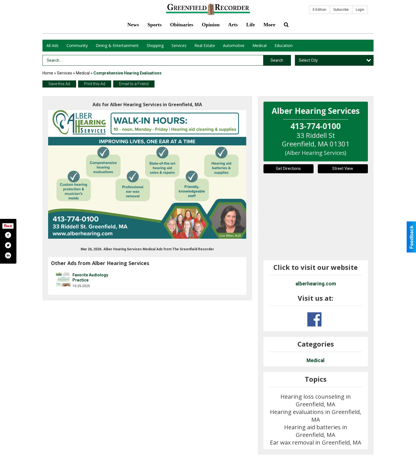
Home (47, 73)
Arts (233, 24)
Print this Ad (94, 84)
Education (284, 45)
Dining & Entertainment (117, 45)
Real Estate (204, 45)
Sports (154, 24)
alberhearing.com (315, 284)
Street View (342, 168)
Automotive (234, 45)
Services (178, 45)
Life (250, 24)
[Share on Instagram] (8, 255)
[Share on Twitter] (8, 245)
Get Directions (288, 168)
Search (277, 60)
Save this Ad (59, 84)
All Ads (52, 45)
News (133, 24)
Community (77, 45)
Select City (308, 60)
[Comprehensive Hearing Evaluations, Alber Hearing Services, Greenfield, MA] (147, 174)
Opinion (211, 24)
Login (360, 10)
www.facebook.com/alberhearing (314, 319)
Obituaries (181, 24)
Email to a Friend (134, 84)
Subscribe (341, 10)
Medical (259, 45)
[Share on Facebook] (8, 235)
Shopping (155, 45)
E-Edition (319, 10)
